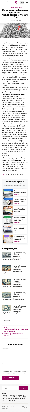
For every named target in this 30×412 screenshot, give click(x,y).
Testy (3, 174)
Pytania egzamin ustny (15, 7)
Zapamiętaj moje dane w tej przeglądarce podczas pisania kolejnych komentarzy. (14, 372)
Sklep (22, 2)
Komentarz (5, 349)
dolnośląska (7, 320)
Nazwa (4, 364)
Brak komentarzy (16, 20)
